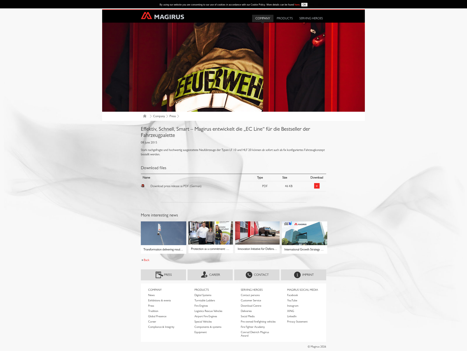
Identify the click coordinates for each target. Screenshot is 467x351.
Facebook (292, 295)
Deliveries (246, 311)
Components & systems (207, 327)
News (151, 295)
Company (262, 18)
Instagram (292, 305)
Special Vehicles (203, 321)
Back (146, 260)
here (297, 4)
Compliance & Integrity (161, 327)
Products (285, 18)
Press (172, 116)
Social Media (248, 316)
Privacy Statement (297, 321)
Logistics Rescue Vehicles (208, 311)
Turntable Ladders (204, 300)
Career (214, 275)
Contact (261, 275)
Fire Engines (201, 305)
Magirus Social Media (302, 289)
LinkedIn (292, 316)
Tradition (153, 311)
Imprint (308, 275)
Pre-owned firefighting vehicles (258, 321)
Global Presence (157, 316)
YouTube (292, 300)
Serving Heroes (311, 18)
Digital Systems (202, 295)
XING (290, 311)
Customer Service (251, 300)
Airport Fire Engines (205, 316)
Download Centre (251, 305)
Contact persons (250, 295)
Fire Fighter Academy (253, 327)
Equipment (200, 332)
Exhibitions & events (159, 300)
